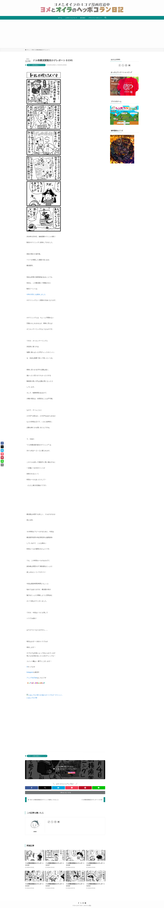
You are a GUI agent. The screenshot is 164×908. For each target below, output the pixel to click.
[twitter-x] (52, 822)
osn (35, 831)
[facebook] (119, 65)
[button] (31, 787)
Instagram (30, 672)
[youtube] (58, 822)
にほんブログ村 (32, 698)
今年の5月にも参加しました (36, 294)
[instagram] (55, 822)
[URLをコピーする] (2, 464)
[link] (49, 822)
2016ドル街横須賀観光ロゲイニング (36, 65)
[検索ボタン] (105, 18)
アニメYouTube (32, 678)
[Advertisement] (82, 34)
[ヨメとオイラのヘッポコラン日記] (82, 8)
